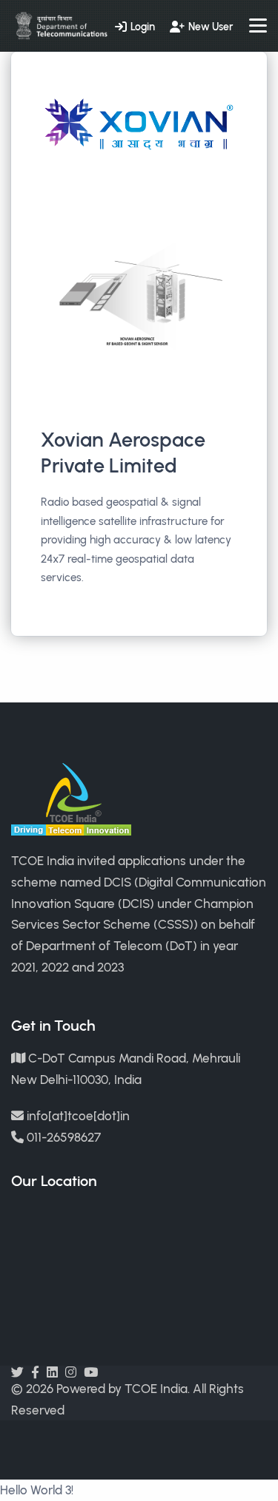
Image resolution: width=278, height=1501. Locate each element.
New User (210, 27)
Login (142, 27)
